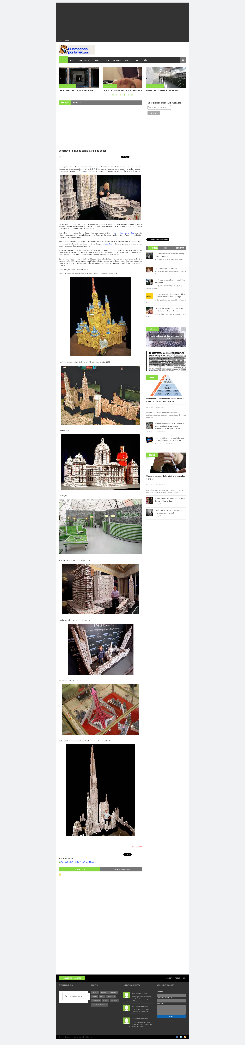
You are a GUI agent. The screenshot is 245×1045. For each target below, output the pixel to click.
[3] (120, 94)
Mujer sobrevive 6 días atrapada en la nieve (165, 90)
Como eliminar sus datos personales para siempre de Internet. (168, 511)
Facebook (177, 1037)
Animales (116, 60)
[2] (116, 94)
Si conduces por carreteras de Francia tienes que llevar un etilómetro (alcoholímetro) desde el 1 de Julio (169, 425)
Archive (169, 978)
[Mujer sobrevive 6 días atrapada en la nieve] (166, 77)
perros (105, 1001)
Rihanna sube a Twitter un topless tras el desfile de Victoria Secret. (170, 499)
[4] (124, 94)
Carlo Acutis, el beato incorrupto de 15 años (78, 90)
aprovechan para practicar (123, 233)
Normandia (96, 1001)
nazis (102, 997)
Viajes (127, 60)
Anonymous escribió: (140, 993)
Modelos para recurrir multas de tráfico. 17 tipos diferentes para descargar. (170, 295)
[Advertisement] (122, 20)
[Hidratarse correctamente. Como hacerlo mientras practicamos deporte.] (166, 385)
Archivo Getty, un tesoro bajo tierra (119, 90)
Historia (104, 992)
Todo (72, 60)
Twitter (181, 1037)
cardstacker (107, 244)
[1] (113, 94)
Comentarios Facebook (121, 869)
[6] (132, 94)
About (177, 978)
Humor (106, 60)
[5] (128, 94)
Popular (154, 250)
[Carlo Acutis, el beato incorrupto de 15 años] (79, 77)
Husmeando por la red (72, 978)
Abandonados (84, 60)
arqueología (111, 997)
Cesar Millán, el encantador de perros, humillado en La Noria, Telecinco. (169, 309)
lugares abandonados (100, 1005)
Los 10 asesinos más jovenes (166, 268)
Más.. (146, 60)
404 (183, 978)
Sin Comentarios (65, 157)
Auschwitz (114, 1001)
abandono (113, 992)
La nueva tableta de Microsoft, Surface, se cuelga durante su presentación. (170, 439)
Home (63, 60)
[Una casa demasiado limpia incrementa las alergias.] (166, 463)
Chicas (96, 60)
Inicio (59, 40)
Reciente (166, 248)
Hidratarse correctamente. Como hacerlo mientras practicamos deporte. (165, 400)
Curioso (152, 378)
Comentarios (80, 869)
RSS (185, 1037)
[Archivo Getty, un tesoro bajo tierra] (122, 77)
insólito (95, 992)
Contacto (67, 40)
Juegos (136, 60)
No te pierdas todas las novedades (164, 103)
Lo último (152, 329)
